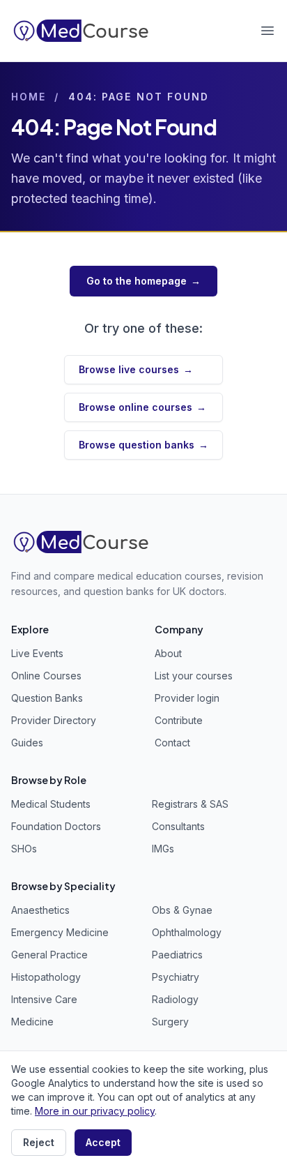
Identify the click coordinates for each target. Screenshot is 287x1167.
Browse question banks (143, 445)
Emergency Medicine (60, 932)
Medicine (32, 1021)
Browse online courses (142, 407)
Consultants (178, 826)
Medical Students (51, 804)
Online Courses (46, 676)
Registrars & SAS (190, 804)
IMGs (163, 848)
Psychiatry (175, 977)
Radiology (175, 999)
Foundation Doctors (56, 826)
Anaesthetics (40, 910)
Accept (103, 1142)
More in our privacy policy (95, 1111)
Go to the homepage (143, 281)
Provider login (187, 698)
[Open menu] (267, 30)
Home (28, 97)
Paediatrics (177, 955)
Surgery (170, 1021)
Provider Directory (53, 720)
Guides (27, 742)
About (168, 653)
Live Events (37, 653)
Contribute (179, 720)
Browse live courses (136, 369)
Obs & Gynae (182, 910)
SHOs (24, 848)
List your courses (194, 676)
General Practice (49, 955)
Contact (172, 742)
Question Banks (47, 698)
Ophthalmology (187, 932)
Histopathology (46, 977)
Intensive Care (44, 999)
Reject (38, 1142)
